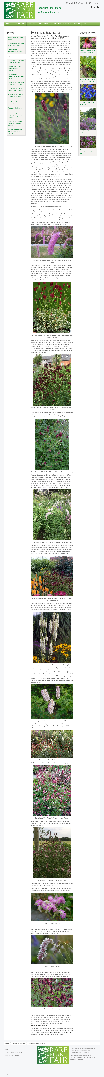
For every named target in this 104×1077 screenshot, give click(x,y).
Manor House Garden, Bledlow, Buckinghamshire (16, 115)
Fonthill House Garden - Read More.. (86, 132)
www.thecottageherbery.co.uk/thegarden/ (59, 1032)
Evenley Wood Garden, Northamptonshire (15, 68)
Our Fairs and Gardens (18, 23)
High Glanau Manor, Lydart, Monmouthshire (16, 103)
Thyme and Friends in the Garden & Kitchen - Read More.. (87, 151)
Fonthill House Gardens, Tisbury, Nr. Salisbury (15, 123)
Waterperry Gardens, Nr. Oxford (15, 109)
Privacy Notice (17, 27)
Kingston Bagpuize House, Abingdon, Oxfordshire (16, 96)
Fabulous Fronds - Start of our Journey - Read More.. (87, 80)
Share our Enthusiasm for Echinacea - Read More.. (87, 51)
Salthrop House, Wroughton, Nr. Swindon (16, 44)
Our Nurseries (32, 23)
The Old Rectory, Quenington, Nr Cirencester (16, 76)
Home (8, 23)
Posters (8, 27)
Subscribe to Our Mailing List (71, 23)
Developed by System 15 (29, 1074)
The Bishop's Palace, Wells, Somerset (16, 61)
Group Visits (86, 23)
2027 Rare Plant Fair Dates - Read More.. (87, 103)
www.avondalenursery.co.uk (40, 1025)
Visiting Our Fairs (43, 23)
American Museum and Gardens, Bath (15, 89)
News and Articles (56, 23)
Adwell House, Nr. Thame (16, 38)
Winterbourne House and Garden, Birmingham (15, 131)
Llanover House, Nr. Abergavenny (15, 50)
